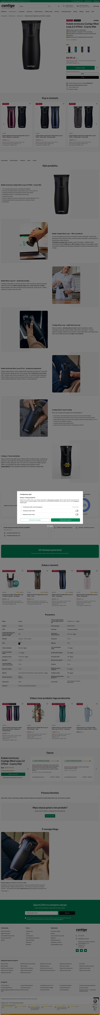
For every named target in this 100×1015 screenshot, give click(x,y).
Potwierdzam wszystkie (65, 520)
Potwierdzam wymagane (35, 520)
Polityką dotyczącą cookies (53, 499)
